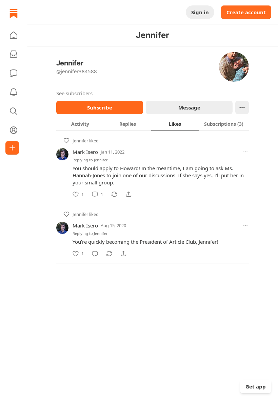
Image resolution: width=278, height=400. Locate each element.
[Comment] (95, 253)
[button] (13, 35)
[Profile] (13, 130)
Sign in (200, 12)
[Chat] (13, 73)
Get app (255, 386)
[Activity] (13, 92)
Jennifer (80, 141)
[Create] (12, 148)
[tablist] (152, 124)
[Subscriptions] (13, 54)
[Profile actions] (242, 107)
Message (189, 107)
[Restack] (114, 194)
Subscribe (99, 107)
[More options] (245, 151)
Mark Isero (85, 151)
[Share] (128, 194)
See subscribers (74, 93)
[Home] (13, 13)
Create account (246, 12)
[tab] (80, 124)
